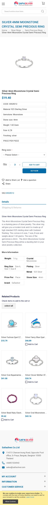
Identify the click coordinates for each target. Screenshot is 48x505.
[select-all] (9, 306)
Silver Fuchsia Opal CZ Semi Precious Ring (19, 337)
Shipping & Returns (11, 207)
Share (8, 184)
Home (4, 30)
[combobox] (24, 11)
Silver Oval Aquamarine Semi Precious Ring (20, 375)
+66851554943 (12, 463)
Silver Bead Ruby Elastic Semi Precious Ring (20, 413)
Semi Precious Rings (34, 30)
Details (5, 201)
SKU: (4, 193)
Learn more (30, 497)
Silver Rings (16, 30)
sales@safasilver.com (15, 467)
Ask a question (29, 180)
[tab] (24, 202)
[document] (24, 498)
